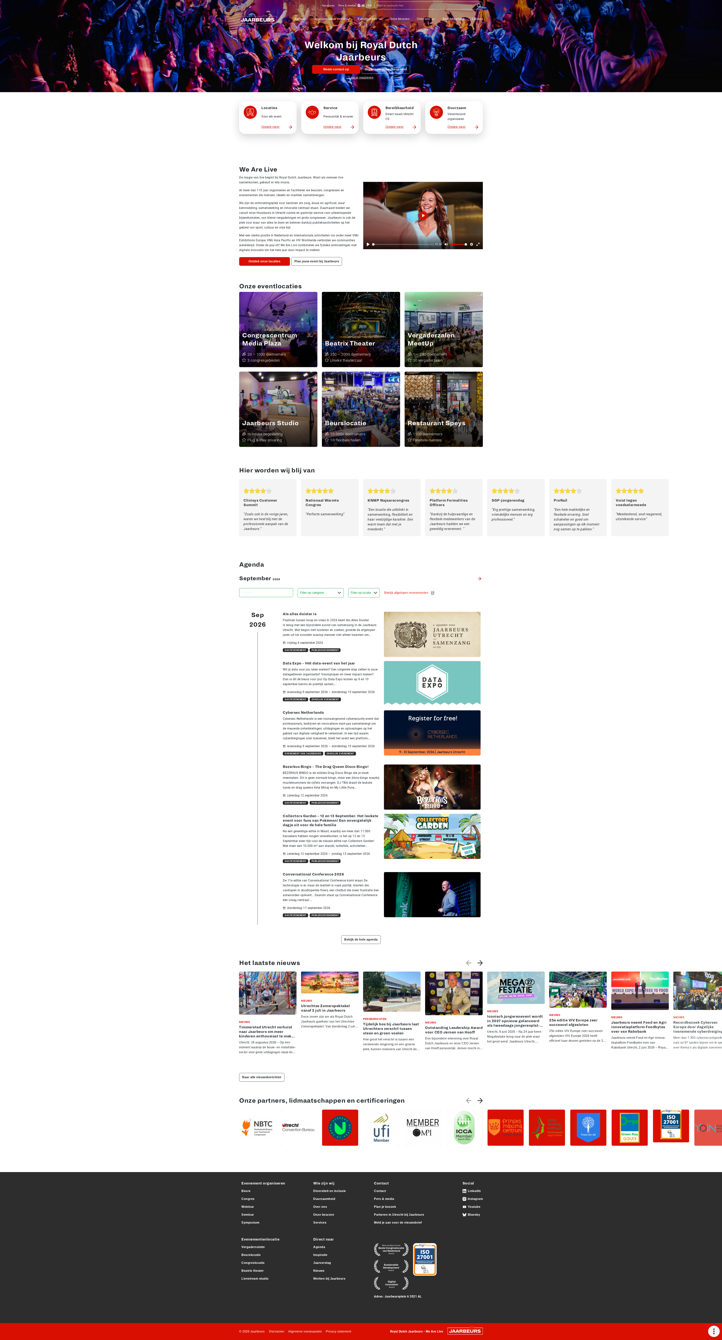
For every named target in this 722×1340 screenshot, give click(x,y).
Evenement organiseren (263, 1183)
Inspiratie (320, 1254)
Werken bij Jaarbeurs (329, 1278)
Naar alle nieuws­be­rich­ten (261, 1077)
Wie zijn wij (323, 1183)
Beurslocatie (251, 1254)
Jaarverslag (322, 1262)
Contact (477, 18)
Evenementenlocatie (260, 1239)
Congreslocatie (253, 1262)
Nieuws (318, 1270)
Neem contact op (336, 69)
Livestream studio (255, 1278)
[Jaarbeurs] (465, 1331)
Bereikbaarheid (453, 18)
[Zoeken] (479, 5)
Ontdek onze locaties (264, 261)
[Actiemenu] (714, 1331)
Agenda (299, 18)
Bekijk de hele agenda (361, 939)
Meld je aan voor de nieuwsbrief (398, 1222)
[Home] (258, 19)
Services (319, 1222)
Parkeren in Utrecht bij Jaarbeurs (399, 1214)
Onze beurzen (400, 18)
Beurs (246, 1191)
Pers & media (347, 5)
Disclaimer (276, 1331)
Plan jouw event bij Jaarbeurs (316, 261)
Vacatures (328, 5)
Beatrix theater (252, 1270)
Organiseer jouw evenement (386, 69)
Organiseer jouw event (329, 18)
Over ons (424, 18)
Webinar (247, 1206)
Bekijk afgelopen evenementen (406, 592)
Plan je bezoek (385, 1206)
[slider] (403, 244)
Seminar (247, 1214)
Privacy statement (338, 1331)
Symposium (250, 1222)
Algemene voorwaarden (305, 1331)
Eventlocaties (368, 18)
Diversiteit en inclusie (329, 1191)
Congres (248, 1198)
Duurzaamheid (324, 1198)
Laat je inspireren (361, 77)
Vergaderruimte (253, 1247)
